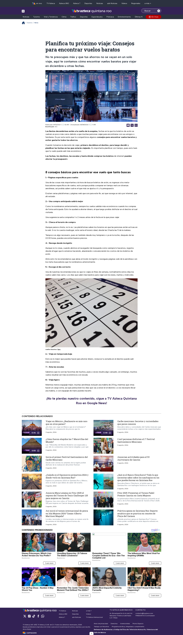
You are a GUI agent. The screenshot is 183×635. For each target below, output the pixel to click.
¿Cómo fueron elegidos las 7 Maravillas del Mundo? (67, 440)
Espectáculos (97, 17)
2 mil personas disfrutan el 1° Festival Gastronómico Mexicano (136, 440)
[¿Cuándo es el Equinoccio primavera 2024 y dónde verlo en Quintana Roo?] (32, 481)
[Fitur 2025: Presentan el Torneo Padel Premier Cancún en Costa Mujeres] (103, 499)
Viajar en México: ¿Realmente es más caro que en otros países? (66, 422)
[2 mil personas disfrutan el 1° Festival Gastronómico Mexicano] (103, 446)
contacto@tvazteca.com (144, 613)
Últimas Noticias (141, 17)
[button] (91, 633)
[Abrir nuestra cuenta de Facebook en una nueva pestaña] (38, 616)
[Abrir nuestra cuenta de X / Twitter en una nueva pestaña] (24, 616)
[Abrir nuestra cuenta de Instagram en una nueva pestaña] (29, 616)
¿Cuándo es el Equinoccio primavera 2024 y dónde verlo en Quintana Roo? (67, 476)
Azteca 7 (76, 3)
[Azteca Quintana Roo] (92, 11)
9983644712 (140, 615)
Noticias (99, 3)
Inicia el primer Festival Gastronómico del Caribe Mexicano (67, 458)
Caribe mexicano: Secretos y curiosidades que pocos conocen (137, 422)
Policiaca (110, 17)
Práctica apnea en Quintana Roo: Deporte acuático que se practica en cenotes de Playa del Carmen (137, 513)
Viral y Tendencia (51, 17)
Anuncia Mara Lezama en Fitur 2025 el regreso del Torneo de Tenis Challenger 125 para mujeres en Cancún (67, 495)
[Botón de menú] (23, 11)
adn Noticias (112, 3)
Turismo (36, 17)
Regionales (135, 3)
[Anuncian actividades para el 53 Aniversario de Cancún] (103, 464)
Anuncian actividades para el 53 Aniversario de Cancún (133, 458)
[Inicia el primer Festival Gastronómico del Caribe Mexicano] (32, 464)
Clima (64, 17)
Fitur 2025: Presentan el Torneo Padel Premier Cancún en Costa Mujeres (135, 494)
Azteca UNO (64, 3)
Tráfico (73, 17)
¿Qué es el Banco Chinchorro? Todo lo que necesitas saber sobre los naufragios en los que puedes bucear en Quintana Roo (138, 478)
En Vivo (155, 17)
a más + (148, 3)
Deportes (88, 3)
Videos (124, 3)
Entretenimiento (124, 17)
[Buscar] (158, 10)
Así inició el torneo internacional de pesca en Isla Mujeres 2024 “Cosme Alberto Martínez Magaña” (67, 513)
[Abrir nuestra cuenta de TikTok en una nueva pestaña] (33, 616)
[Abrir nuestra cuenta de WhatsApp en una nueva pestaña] (42, 616)
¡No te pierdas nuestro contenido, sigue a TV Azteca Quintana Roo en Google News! (91, 401)
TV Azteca (51, 3)
